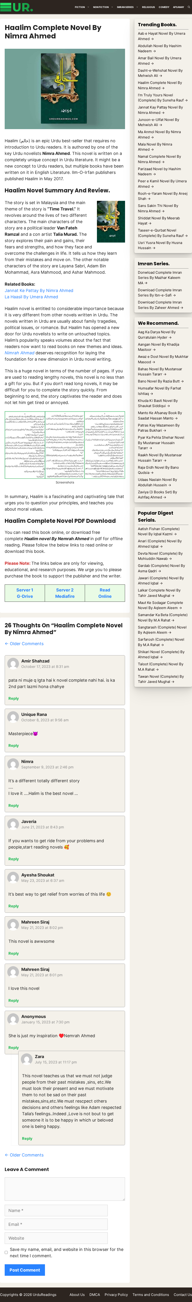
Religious (148, 7)
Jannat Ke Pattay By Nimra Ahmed (39, 290)
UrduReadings (44, 1294)
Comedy (164, 7)
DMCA (94, 1294)
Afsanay (178, 7)
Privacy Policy (116, 1294)
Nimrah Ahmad (19, 352)
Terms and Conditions (151, 1294)
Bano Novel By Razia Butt (161, 381)
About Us (77, 1294)
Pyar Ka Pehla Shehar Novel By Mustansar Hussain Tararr (161, 442)
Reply (13, 698)
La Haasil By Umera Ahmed (31, 296)
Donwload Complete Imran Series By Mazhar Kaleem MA (160, 277)
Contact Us (183, 1294)
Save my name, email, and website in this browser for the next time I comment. (66, 1252)
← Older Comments (24, 643)
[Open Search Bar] (189, 7)
